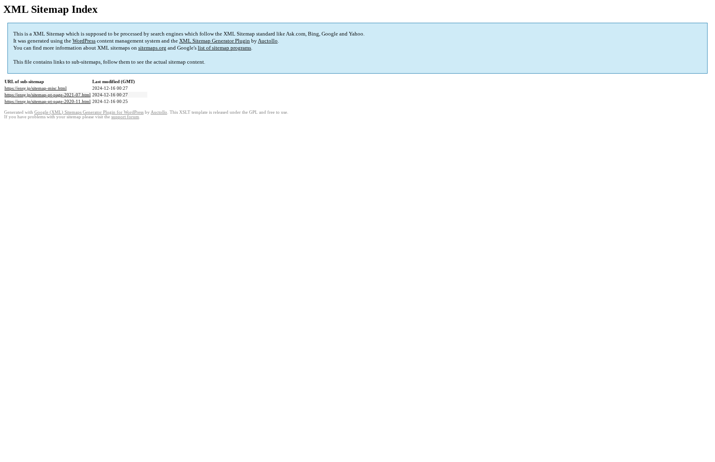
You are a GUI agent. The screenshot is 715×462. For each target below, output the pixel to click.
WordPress (84, 41)
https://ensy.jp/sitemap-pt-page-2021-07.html (48, 94)
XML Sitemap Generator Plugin (214, 41)
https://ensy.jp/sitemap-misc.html (36, 88)
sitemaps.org (152, 48)
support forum (125, 117)
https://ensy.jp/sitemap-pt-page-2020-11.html (48, 101)
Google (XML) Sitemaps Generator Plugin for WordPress (89, 112)
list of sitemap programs (224, 48)
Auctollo (268, 41)
